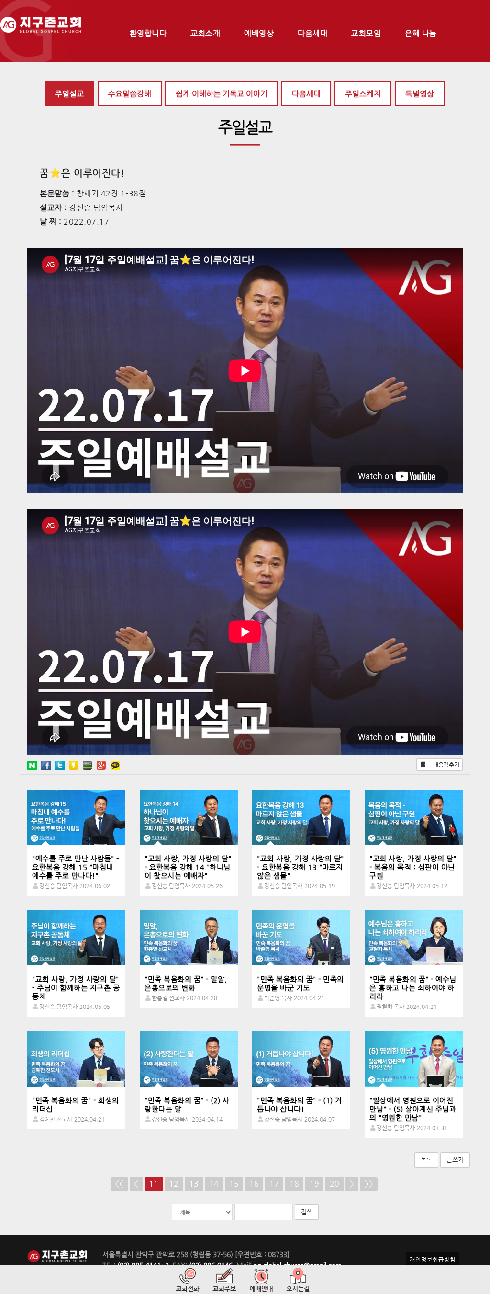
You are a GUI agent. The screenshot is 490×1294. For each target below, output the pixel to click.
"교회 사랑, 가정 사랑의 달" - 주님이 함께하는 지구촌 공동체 (76, 987)
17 (274, 1183)
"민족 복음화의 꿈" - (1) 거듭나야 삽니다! (299, 1104)
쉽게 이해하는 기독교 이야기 (221, 93)
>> (369, 1183)
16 (254, 1183)
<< (119, 1183)
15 (234, 1183)
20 (334, 1183)
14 (214, 1183)
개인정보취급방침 (433, 1259)
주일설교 (69, 93)
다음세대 (306, 93)
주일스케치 (363, 93)
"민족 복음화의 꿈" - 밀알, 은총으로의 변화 (186, 983)
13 (194, 1183)
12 (173, 1183)
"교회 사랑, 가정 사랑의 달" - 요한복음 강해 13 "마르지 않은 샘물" (300, 867)
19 (314, 1183)
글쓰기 (455, 1159)
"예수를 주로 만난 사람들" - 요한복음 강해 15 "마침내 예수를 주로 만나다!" (75, 867)
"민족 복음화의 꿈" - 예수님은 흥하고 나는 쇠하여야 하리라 (413, 987)
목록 (426, 1159)
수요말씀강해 (129, 93)
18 (294, 1183)
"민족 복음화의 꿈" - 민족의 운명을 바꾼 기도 (300, 983)
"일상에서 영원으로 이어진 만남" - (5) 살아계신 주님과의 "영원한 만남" (412, 1109)
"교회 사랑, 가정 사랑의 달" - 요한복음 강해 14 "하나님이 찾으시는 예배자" (188, 867)
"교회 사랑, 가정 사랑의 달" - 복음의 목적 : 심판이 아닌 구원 (413, 867)
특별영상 (419, 93)
